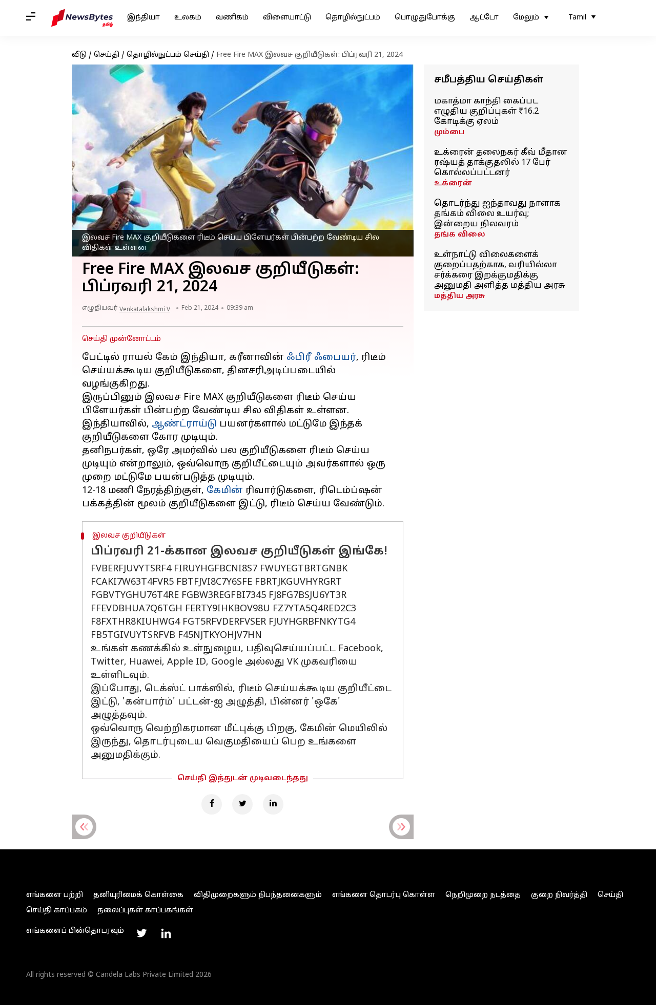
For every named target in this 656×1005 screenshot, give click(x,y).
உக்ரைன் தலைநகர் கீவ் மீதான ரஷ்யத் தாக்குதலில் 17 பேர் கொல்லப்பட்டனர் (500, 162)
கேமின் (225, 491)
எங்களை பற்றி (54, 895)
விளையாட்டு (287, 17)
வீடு (79, 55)
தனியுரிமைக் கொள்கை (138, 895)
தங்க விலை (459, 234)
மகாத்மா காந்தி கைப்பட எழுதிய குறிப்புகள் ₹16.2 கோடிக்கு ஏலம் (486, 111)
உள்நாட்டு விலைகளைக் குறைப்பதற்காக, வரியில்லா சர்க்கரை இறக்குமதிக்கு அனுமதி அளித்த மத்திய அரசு (499, 270)
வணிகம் (232, 17)
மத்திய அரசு (459, 296)
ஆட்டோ (484, 17)
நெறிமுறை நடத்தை (483, 895)
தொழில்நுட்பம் (352, 17)
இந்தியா (143, 17)
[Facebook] (211, 804)
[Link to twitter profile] (141, 933)
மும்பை (449, 132)
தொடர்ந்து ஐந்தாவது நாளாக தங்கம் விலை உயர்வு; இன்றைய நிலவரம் (497, 214)
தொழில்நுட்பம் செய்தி (168, 55)
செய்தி (106, 55)
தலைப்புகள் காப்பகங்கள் (145, 910)
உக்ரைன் (453, 183)
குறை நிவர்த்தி (559, 895)
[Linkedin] (273, 804)
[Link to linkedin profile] (166, 933)
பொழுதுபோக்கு (425, 17)
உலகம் (187, 17)
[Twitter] (242, 804)
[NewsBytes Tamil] (82, 18)
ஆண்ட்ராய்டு (184, 424)
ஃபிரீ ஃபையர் (321, 357)
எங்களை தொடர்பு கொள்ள (383, 895)
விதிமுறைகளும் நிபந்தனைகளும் (258, 895)
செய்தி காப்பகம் (56, 910)
